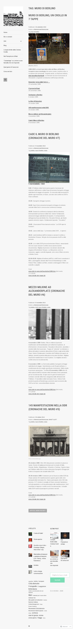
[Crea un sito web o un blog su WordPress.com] (29, 626)
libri (30, 595)
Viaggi (39, 618)
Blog (5, 45)
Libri (5, 41)
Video (44, 618)
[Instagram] (5, 80)
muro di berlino (35, 32)
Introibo (36, 565)
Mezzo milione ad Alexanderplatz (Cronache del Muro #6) (46, 290)
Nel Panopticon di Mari (11, 56)
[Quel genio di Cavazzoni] (65, 553)
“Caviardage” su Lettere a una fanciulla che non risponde (13, 62)
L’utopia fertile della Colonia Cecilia (12, 51)
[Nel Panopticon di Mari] (65, 535)
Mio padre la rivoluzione (35, 600)
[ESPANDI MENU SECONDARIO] (21, 41)
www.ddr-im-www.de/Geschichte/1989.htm (42, 271)
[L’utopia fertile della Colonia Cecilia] (54, 535)
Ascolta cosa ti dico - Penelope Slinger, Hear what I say (40, 547)
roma (29, 613)
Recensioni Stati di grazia (35, 610)
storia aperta (32, 618)
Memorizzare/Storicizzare (41, 29)
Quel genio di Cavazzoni (11, 67)
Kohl (36, 307)
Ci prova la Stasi (34, 88)
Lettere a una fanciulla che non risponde (35, 591)
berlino (33, 150)
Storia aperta (38, 539)
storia (45, 150)
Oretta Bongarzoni (33, 604)
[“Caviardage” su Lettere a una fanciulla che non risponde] (54, 553)
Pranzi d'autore (32, 606)
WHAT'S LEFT (53, 419)
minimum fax (32, 598)
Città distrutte (33, 583)
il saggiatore (42, 586)
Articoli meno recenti (37, 510)
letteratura (32, 589)
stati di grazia (33, 615)
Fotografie (32, 586)
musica (45, 600)
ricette (45, 610)
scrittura (35, 613)
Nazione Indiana (33, 602)
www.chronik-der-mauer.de (36, 275)
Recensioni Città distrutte (36, 608)
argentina (30, 581)
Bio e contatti (8, 36)
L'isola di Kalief (38, 533)
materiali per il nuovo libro (39, 595)
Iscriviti (57, 580)
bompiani (41, 581)
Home (5, 32)
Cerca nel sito (8, 71)
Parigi (41, 604)
